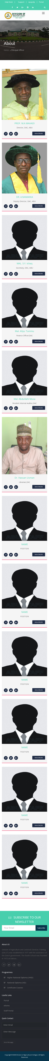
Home (6, 50)
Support (21, 2)
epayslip (31, 2)
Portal (41, 2)
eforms (7, 1005)
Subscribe (41, 928)
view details (39, 133)
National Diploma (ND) (16, 982)
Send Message (8, 1042)
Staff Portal (8, 1011)
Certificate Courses (15, 987)
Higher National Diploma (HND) (20, 977)
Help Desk (9, 2)
